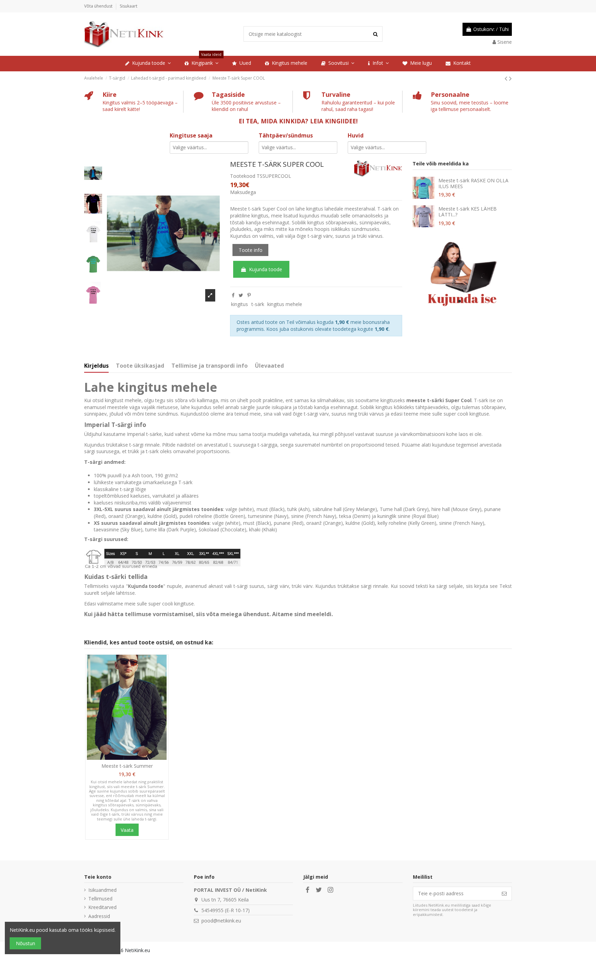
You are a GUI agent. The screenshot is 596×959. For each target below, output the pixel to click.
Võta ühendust (98, 6)
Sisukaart (128, 6)
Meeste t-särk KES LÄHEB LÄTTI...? (467, 211)
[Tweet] (241, 295)
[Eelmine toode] (507, 78)
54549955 (212, 910)
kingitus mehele (284, 304)
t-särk (257, 304)
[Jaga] (233, 295)
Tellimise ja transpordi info (209, 366)
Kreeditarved (102, 907)
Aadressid (99, 916)
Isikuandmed (102, 890)
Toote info (250, 250)
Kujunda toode (265, 269)
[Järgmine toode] (510, 78)
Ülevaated (269, 366)
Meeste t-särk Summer (127, 766)
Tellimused (100, 898)
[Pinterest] (249, 295)
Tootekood (242, 176)
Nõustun (25, 943)
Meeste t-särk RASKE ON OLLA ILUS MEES (473, 183)
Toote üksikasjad (140, 366)
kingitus (239, 304)
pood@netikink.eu (221, 920)
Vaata (127, 830)
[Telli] (504, 893)
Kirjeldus (96, 366)
